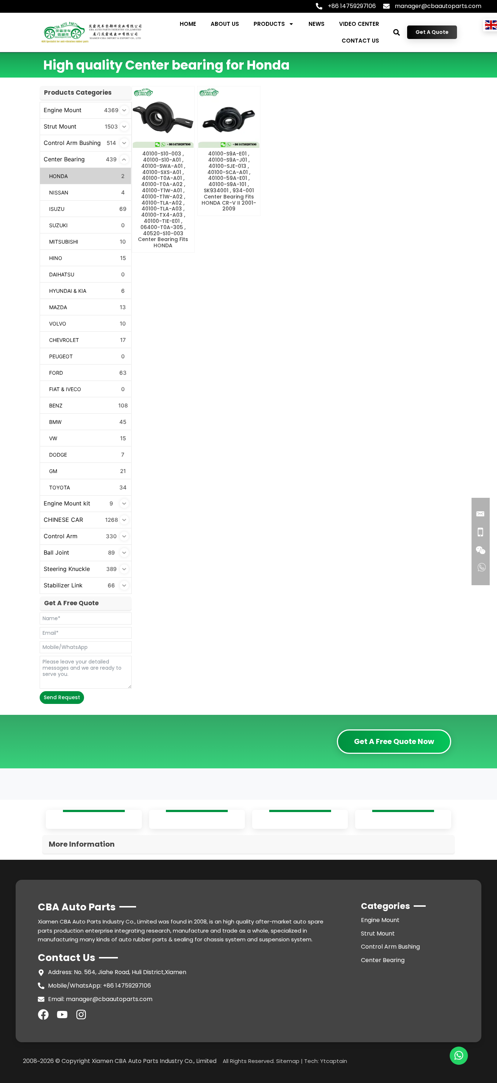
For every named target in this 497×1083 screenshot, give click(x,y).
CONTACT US (360, 40)
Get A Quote (432, 32)
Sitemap (287, 1061)
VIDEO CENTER (359, 24)
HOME (188, 24)
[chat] (459, 1056)
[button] (397, 32)
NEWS (317, 24)
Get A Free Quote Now (394, 741)
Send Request (62, 697)
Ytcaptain (333, 1061)
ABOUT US (225, 24)
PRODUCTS (269, 24)
